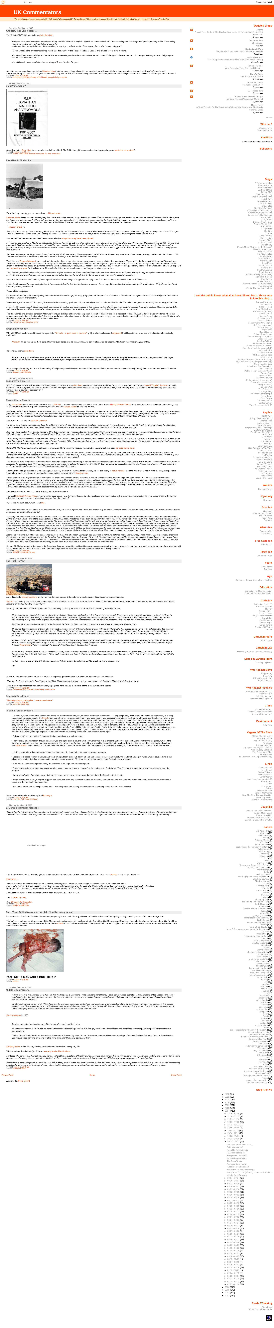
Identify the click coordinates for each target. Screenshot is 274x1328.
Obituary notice (13, 1047)
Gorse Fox (267, 434)
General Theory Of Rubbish (259, 336)
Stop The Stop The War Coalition (257, 795)
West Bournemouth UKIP (260, 405)
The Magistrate (265, 754)
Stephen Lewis (265, 462)
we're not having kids (21, 704)
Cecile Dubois (266, 313)
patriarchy (263, 998)
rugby (265, 1014)
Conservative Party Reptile (260, 323)
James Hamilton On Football (259, 346)
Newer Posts (7, 1075)
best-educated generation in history (252, 847)
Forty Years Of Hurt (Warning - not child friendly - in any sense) (39, 912)
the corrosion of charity (258, 1032)
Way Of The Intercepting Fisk (259, 288)
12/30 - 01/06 (233, 1113)
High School (21, 745)
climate (265, 888)
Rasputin (16, 342)
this (43, 503)
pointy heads (262, 1000)
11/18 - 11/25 (233, 1127)
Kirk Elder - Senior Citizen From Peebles (254, 580)
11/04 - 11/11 (233, 1133)
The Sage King (265, 391)
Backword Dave (265, 190)
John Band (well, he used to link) (257, 348)
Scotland (33, 799)
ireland (265, 938)
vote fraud (263, 1062)
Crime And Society (263, 709)
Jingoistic (268, 569)
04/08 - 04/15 (233, 1251)
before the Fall (18, 799)
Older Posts (176, 1075)
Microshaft (267, 511)
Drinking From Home (262, 222)
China (266, 883)
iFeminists (267, 676)
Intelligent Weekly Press (26, 496)
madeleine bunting (260, 970)
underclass (56, 154)
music (264, 979)
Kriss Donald (262, 956)
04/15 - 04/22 (233, 1248)
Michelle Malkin (265, 774)
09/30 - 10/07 (233, 1181)
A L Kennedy (262, 831)
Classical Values (264, 320)
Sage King (26, 150)
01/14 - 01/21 (233, 1281)
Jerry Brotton (25, 645)
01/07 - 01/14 (233, 1284)
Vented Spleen (265, 403)
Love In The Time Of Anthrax (259, 811)
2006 (227, 1287)
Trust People (266, 398)
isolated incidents (260, 943)
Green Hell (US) (265, 339)
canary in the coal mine (257, 867)
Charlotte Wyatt (265, 203)
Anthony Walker (262, 840)
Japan (266, 947)
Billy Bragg (264, 851)
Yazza (265, 1078)
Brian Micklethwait (264, 309)
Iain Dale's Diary (264, 341)
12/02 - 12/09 (233, 1122)
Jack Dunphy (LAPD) (262, 740)
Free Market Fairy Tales (261, 432)
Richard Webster (264, 790)
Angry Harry (266, 673)
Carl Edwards (266, 620)
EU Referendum (255, 91)
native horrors (118, 471)
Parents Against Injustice (261, 698)
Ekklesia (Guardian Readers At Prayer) (254, 651)
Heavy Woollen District (120, 404)
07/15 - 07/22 (233, 1211)
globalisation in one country (256, 918)
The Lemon (267, 786)
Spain (266, 1027)
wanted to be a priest (123, 150)
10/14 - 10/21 (233, 1141)
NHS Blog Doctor (264, 738)
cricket (266, 892)
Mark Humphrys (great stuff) (259, 779)
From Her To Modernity (18, 160)
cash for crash (262, 874)
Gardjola (268, 231)
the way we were (19, 322)
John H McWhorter (263, 793)
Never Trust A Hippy (263, 364)
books (266, 860)
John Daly (267, 725)
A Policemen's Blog (263, 183)
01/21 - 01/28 (233, 1279)
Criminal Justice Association (259, 711)
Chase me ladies (255, 82)
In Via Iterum (266, 441)
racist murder (262, 1009)
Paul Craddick (265, 368)
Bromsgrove (262, 863)
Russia (266, 1016)
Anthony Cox (266, 304)
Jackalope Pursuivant (262, 343)
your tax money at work (257, 1082)
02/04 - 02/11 (233, 1273)
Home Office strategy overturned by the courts (247, 929)
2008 (227, 1108)
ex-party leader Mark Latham (57, 1051)
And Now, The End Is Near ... (21, 31)
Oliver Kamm (266, 261)
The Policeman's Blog (262, 752)
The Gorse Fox (255, 40)
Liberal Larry (266, 245)
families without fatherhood (255, 908)
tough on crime (32, 322)
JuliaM (259, 30)
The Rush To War (15, 561)
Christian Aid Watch (263, 627)
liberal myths (262, 966)
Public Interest (265, 272)
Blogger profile (265, 128)
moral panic (262, 977)
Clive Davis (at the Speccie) (259, 210)
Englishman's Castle (263, 430)
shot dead (78, 385)
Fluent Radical (265, 332)
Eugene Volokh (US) (263, 224)
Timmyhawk (266, 396)
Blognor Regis (265, 307)
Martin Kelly (257, 105)
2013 (227, 1094)
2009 (227, 1105)
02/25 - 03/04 (233, 1265)
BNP (266, 858)
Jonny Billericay (265, 446)
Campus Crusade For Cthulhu (258, 820)
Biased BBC (266, 192)
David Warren (266, 777)
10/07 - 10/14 (233, 1178)
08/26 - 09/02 (233, 1195)
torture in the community (257, 1046)
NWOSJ (265, 991)
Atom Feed (267, 1307)
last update (17, 404)
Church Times (265, 613)
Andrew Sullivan (265, 187)
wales (265, 1064)
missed (114, 874)
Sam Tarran (266, 567)
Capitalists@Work (254, 49)
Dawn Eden (267, 618)
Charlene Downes (261, 879)
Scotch (45, 718)
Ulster (266, 1057)
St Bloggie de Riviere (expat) (259, 380)
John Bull (268, 443)
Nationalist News (264, 450)
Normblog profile (264, 130)
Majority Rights (265, 350)
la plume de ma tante (258, 959)
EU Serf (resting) (264, 327)
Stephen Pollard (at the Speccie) (257, 283)
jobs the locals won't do (257, 952)
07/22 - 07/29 (233, 1209)
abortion (16, 981)
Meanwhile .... (12, 879)
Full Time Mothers (264, 696)
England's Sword (264, 425)
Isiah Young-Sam (261, 940)
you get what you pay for (57, 77)
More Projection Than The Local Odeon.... (244, 68)
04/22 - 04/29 (233, 1245)
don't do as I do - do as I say (255, 902)
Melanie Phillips (265, 251)
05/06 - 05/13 (233, 1239)
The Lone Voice (265, 489)
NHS (266, 982)
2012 (227, 1097)
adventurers (263, 835)
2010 (227, 1102)
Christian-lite (262, 886)
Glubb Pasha (263, 920)
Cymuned (267, 500)
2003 (227, 1295)
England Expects (264, 423)
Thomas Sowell (265, 767)
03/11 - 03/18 (233, 1259)
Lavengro (47, 795)
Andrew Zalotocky (264, 302)
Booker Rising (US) (263, 194)
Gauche (268, 233)
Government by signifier (258, 922)
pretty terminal (45, 35)
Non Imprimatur (265, 453)
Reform (268, 609)
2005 (227, 1290)
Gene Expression (264, 797)
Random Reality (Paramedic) (259, 274)
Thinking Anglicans (263, 662)
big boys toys (263, 849)
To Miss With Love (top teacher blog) (255, 756)
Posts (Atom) (24, 1081)
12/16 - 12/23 (233, 1116)
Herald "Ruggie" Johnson (156, 385)
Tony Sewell (266, 770)
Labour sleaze (261, 961)
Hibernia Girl (266, 544)
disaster (79, 473)
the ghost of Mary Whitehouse (254, 1037)
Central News (266, 316)
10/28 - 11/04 (233, 1136)
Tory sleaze (262, 1048)
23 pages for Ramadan (21, 902)
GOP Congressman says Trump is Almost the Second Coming (235, 60)
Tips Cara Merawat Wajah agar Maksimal (244, 99)
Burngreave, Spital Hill (18, 381)
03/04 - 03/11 (233, 1262)
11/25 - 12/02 (233, 1125)
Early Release (261, 904)
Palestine (264, 995)
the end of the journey (259, 1034)
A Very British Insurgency (261, 418)
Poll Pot (264, 1002)
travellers (263, 1053)
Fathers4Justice (265, 680)
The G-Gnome (265, 515)
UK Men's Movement (262, 678)
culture (15, 154)
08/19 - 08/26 (233, 1197)
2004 (227, 1293)
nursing (265, 984)
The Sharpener (265, 286)
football (264, 911)
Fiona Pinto (267, 229)
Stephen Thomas (264, 464)
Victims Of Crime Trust (262, 714)
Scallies (264, 1018)
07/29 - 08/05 (233, 1206)
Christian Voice (265, 611)
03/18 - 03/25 (233, 1256)
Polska (265, 1005)
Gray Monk (267, 437)
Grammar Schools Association (258, 593)
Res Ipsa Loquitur (264, 378)
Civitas (269, 784)
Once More (267, 263)
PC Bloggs (267, 743)
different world (54, 213)
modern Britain (15, 227)
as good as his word (125, 448)
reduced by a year (19, 268)
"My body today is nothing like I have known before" (29, 700)
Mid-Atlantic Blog (264, 254)
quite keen (29, 351)
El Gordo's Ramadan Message (22, 808)
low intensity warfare (258, 968)
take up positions (29, 597)
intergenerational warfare (256, 936)
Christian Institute (264, 606)
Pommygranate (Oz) (263, 457)
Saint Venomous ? (16, 86)
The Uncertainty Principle (260, 394)
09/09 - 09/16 (233, 1189)
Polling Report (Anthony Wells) (258, 371)
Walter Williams (265, 772)
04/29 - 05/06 (233, 1242)
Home (92, 1075)
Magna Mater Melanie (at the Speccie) (254, 247)
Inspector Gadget (264, 745)
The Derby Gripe (264, 466)
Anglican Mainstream (262, 616)
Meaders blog (48, 71)
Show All (269, 117)
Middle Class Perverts (18, 990)
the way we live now (43, 154)
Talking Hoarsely (264, 384)
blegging (265, 854)
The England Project (263, 469)
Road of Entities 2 (264, 459)
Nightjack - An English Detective (257, 747)
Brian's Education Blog (262, 197)
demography (17, 77)
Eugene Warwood (28, 261)
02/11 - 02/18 (233, 1270)
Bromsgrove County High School (254, 865)
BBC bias (263, 842)
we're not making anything (256, 1071)
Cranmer (268, 629)
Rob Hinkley (266, 279)
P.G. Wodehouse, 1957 (252, 85)
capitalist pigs (263, 870)
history (27, 799)
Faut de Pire (266, 226)
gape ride (264, 913)
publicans (263, 1007)
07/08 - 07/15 (233, 1214)
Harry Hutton (266, 238)
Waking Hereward (264, 478)
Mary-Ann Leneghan (259, 972)
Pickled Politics (265, 265)
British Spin (267, 199)
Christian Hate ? (264, 318)
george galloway (29, 77)
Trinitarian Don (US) (263, 604)
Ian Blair (265, 931)
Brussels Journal (264, 201)
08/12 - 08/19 (233, 1200)
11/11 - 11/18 (233, 1130)
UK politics (262, 1055)
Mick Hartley (266, 357)
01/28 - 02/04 (233, 1276)
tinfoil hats (263, 1043)
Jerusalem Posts (264, 556)
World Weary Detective (261, 750)
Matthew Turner (265, 352)
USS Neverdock (265, 400)
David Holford (266, 625)
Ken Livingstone (13, 1015)
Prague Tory (266, 373)
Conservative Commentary (260, 215)
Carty (266, 872)
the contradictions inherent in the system (28, 689)
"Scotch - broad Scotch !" (20, 710)
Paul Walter (267, 455)
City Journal (266, 781)
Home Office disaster (27, 154)
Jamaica (265, 945)
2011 (227, 1099)
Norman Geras (265, 258)
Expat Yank (267, 329)
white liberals (42, 77)
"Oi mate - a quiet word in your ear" (71, 333)
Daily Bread (267, 219)
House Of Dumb (264, 242)
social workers (261, 1025)
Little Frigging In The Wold (260, 448)
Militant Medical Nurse (262, 736)
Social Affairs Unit (264, 281)
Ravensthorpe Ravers (18, 400)
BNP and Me (266, 421)
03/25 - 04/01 (233, 1253)
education (263, 906)
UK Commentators (37, 12)
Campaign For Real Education (258, 591)
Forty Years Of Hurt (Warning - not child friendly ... (249, 1172)
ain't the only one (39, 420)
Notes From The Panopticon (259, 366)
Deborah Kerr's (13, 218)
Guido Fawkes (265, 235)
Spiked (269, 788)
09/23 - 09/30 (233, 1183)
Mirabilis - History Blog (262, 800)
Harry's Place (256, 74)
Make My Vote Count (262, 249)
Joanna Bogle (266, 622)
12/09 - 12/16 (233, 1119)
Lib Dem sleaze (262, 963)
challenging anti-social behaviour (253, 876)
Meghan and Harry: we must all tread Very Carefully (239, 51)
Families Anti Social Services (259, 691)
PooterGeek (266, 267)
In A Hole (268, 439)
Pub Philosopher (264, 270)
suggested (117, 333)
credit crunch (262, 890)
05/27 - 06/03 (233, 1231)
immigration (261, 934)
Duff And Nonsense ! (262, 325)
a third (60, 923)
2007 (227, 1111)
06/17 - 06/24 (233, 1223)
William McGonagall (263, 813)
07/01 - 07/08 (233, 1217)
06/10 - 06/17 (233, 1225)
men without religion (259, 975)
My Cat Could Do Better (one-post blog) (254, 362)
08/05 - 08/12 (233, 1203)
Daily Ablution (266, 217)
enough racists (70, 407)
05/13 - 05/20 (233, 1237)
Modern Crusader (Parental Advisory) (255, 359)
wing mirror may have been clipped (77, 238)
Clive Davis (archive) (262, 208)
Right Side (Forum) (263, 277)
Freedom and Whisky (262, 513)
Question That (265, 375)
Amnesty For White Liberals (259, 817)
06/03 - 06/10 (233, 1228)
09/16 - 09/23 (233, 1186)
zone (85, 473)
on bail (266, 993)
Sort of (9, 601)
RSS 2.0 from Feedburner (260, 1309)
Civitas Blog (266, 206)
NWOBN (265, 988)
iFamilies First (265, 694)
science (265, 1021)
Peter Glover (266, 640)
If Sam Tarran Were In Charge (249, 96)
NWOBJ (57, 404)
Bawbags (268, 520)
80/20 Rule (267, 416)
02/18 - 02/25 (233, 1267)
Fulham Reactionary (263, 334)
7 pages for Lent (18, 897)
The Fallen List (265, 389)
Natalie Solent (265, 256)
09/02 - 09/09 (233, 1192)
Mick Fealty (267, 533)
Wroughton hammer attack (256, 1075)
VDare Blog (267, 473)
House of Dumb (255, 66)
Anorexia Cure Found (17, 696)
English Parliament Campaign (258, 427)
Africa (265, 838)
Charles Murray (262, 881)
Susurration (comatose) (261, 382)
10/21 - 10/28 (233, 1139)
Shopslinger (257, 43)
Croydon (265, 895)
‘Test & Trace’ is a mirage (251, 76)
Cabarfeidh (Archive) (262, 311)
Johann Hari (263, 954)
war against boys (261, 1066)
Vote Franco (266, 475)
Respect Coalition (264, 815)
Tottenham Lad (265, 471)
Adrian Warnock (255, 57)
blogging (264, 856)
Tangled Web (266, 387)
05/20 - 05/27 (233, 1234)
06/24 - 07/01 (233, 1220)
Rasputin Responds (17, 328)
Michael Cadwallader (262, 355)
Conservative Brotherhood (260, 213)
